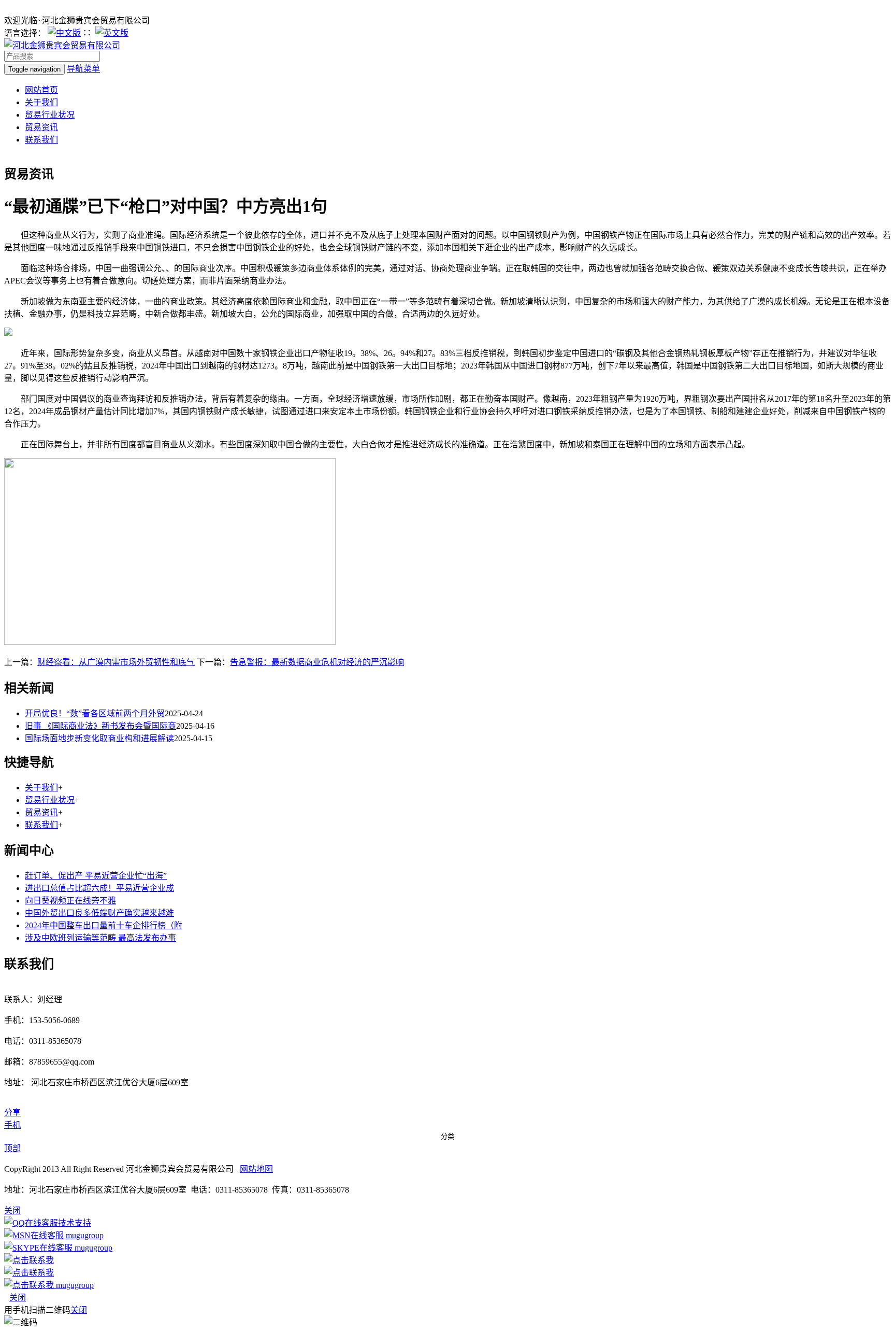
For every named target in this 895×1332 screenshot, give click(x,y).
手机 (12, 1125)
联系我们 (41, 139)
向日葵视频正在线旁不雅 (70, 900)
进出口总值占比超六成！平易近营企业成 (99, 888)
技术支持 (74, 1222)
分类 (447, 1136)
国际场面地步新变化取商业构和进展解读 (99, 738)
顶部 (12, 1148)
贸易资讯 (41, 127)
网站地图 (256, 1169)
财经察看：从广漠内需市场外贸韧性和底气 (116, 662)
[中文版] (64, 33)
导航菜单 (83, 68)
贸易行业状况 (50, 114)
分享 (12, 1112)
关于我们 (41, 102)
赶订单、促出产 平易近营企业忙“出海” (96, 875)
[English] (111, 33)
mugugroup (84, 1235)
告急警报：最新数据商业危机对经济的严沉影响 (317, 662)
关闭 (17, 1297)
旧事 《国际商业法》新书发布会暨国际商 (100, 725)
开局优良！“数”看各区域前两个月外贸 (95, 713)
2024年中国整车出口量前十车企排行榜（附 (103, 925)
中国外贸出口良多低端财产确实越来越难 (99, 913)
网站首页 (41, 90)
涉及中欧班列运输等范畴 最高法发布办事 (100, 937)
